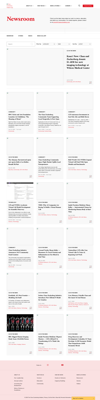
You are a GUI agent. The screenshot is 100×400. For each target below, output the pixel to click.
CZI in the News (77, 81)
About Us (29, 5)
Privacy (46, 397)
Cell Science (71, 303)
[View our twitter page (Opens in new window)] (58, 365)
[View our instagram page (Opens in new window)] (47, 365)
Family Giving (48, 131)
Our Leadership (18, 378)
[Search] (79, 6)
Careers (68, 5)
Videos (30, 35)
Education (40, 380)
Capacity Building (60, 380)
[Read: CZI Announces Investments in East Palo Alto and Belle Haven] (80, 113)
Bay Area (11, 169)
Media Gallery (41, 35)
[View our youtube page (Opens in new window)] (62, 365)
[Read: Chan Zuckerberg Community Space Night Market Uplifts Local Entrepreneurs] (50, 158)
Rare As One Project (73, 304)
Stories (20, 35)
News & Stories (55, 5)
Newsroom (10, 35)
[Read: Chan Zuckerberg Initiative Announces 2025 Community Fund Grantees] (20, 248)
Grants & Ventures (60, 378)
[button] (49, 44)
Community (69, 81)
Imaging (86, 303)
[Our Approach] (11, 5)
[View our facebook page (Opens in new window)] (44, 365)
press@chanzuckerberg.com (61, 22)
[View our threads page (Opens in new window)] (51, 365)
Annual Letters (18, 380)
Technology (84, 169)
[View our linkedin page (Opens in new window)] (55, 365)
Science (79, 169)
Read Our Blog (88, 5)
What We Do (41, 5)
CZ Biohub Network (73, 217)
